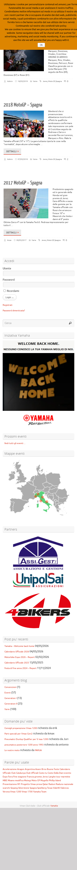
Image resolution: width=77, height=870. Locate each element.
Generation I (10, 698)
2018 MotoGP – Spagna (23, 105)
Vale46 (56, 788)
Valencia (64, 788)
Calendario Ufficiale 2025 (16, 662)
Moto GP (51, 81)
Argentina (30, 769)
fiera (10, 776)
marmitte (65, 776)
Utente (7, 268)
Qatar (45, 784)
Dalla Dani (59, 773)
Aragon (20, 769)
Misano (11, 780)
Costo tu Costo (46, 773)
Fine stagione (19, 776)
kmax (9, 240)
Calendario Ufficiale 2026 (16, 651)
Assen (38, 769)
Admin (10, 81)
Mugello (44, 780)
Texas (49, 788)
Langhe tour (55, 776)
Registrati (7, 305)
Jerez (45, 81)
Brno (44, 769)
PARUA (38, 750)
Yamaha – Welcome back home (19, 646)
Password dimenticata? (14, 310)
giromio (38, 776)
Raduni (52, 784)
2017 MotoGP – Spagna (23, 183)
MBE (5, 780)
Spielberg (42, 788)
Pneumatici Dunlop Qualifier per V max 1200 (26, 739)
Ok (41, 45)
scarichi (6, 788)
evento (67, 773)
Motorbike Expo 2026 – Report (19, 657)
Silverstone (23, 788)
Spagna (59, 81)
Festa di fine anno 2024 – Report (20, 668)
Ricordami (12, 291)
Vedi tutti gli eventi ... (14, 443)
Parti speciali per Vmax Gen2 (18, 733)
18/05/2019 (23, 81)
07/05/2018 (23, 159)
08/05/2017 (21, 240)
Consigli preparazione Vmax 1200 (20, 728)
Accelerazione (10, 769)
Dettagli (11, 151)
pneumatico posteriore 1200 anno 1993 (24, 744)
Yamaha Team (39, 791)
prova (39, 784)
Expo (5, 776)
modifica (19, 780)
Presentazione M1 (11, 784)
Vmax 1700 (27, 791)
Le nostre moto (12, 750)
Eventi (7, 692)
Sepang (14, 788)
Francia (30, 776)
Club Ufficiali (32, 773)
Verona (6, 791)
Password (9, 279)
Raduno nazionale (64, 784)
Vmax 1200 (15, 791)
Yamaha (54, 805)
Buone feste (53, 769)
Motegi (27, 780)
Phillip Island (55, 780)
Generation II (10, 703)
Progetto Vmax (28, 784)
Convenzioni (10, 687)
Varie (35, 81)
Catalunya (21, 773)
